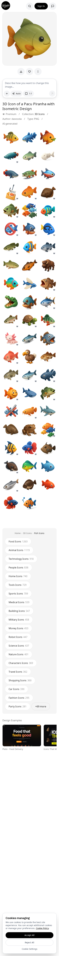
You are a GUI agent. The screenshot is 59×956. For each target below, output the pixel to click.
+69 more (40, 706)
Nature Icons (18, 654)
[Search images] (29, 6)
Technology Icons (21, 558)
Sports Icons (18, 593)
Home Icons (18, 576)
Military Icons (19, 619)
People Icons (18, 567)
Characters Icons (21, 663)
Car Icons (16, 689)
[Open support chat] (52, 6)
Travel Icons (18, 671)
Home (18, 533)
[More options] (38, 71)
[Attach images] (7, 94)
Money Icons (18, 628)
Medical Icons (19, 602)
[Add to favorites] (29, 71)
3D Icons (40, 114)
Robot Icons (18, 637)
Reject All (29, 942)
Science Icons (19, 645)
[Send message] (52, 94)
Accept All (29, 935)
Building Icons (19, 611)
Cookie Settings (29, 948)
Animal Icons (19, 550)
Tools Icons (17, 585)
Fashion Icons (19, 697)
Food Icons (18, 541)
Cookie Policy (42, 928)
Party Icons (17, 706)
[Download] (21, 71)
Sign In (41, 6)
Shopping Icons (20, 680)
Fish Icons (39, 533)
